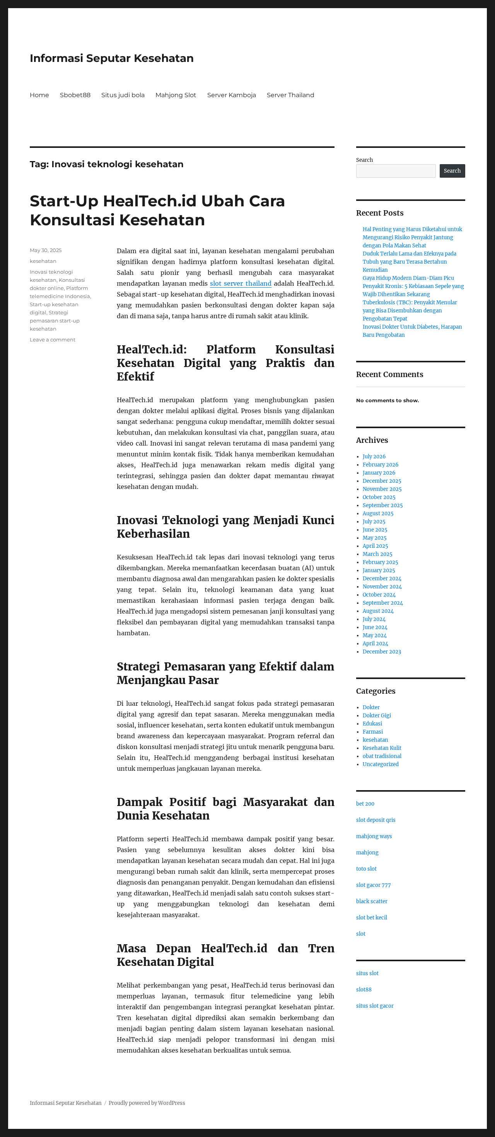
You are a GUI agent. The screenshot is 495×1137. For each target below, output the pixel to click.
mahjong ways (374, 836)
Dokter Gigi (377, 715)
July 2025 (374, 521)
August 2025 (378, 513)
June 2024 (375, 627)
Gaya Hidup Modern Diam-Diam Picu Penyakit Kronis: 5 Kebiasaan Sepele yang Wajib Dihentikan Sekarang (413, 286)
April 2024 (375, 643)
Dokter (371, 707)
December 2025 (382, 481)
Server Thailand (290, 95)
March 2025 (378, 554)
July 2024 (374, 619)
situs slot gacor (375, 1006)
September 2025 (383, 505)
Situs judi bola (123, 95)
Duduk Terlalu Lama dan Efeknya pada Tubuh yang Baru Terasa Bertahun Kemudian (409, 261)
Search (364, 160)
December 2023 (382, 651)
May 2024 (375, 635)
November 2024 (382, 586)
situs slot (367, 973)
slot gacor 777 (373, 885)
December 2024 (382, 578)
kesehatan (43, 261)
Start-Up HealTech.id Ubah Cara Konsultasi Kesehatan (157, 210)
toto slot (366, 869)
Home (39, 95)
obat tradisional (382, 756)
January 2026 (379, 473)
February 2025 (380, 562)
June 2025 (375, 529)
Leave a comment (52, 339)
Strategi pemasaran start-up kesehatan (55, 320)
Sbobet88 (75, 95)
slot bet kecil (371, 917)
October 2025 (379, 497)
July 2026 (374, 456)
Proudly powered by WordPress (147, 1103)
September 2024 (383, 603)
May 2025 (375, 538)
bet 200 (365, 804)
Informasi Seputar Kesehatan (112, 58)
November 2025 (382, 489)
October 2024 (379, 595)
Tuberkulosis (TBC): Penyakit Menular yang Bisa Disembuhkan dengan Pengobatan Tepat (410, 310)
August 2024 (378, 611)
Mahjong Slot (175, 95)
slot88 (364, 989)
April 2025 (375, 546)
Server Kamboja (231, 95)
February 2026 (381, 464)
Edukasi (372, 723)
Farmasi (373, 732)
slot (360, 934)
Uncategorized (381, 764)
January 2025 (379, 570)
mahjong (367, 852)
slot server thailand (240, 283)
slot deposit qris (376, 820)
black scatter (371, 901)
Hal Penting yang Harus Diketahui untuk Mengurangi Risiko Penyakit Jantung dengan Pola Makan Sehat (412, 237)
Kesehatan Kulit (382, 748)
